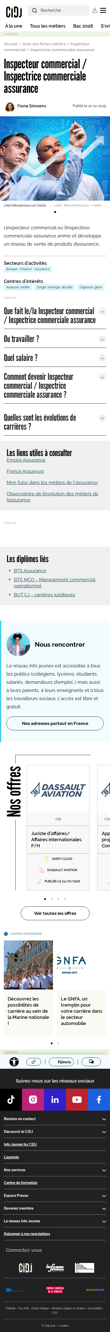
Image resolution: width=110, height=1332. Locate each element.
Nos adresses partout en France (55, 723)
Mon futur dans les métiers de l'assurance (52, 482)
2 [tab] (51, 899)
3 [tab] (58, 899)
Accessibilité (94, 1308)
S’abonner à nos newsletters (27, 1234)
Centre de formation (20, 1183)
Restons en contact (20, 1119)
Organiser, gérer (91, 287)
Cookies (64, 1325)
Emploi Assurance (26, 460)
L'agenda (11, 1157)
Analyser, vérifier (18, 287)
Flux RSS (23, 1308)
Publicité (11, 1308)
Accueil (11, 44)
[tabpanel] (55, 162)
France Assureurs (25, 471)
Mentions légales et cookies (68, 1308)
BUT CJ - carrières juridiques (44, 594)
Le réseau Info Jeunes (22, 1221)
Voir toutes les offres (55, 913)
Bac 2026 (83, 26)
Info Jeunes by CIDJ (20, 1144)
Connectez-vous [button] (24, 1250)
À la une (13, 26)
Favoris (64, 1062)
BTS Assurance (30, 570)
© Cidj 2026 (48, 1325)
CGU (55, 1312)
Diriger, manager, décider (54, 287)
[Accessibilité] (14, 1061)
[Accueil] (14, 11)
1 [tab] (55, 212)
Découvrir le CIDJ (18, 1132)
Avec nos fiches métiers (44, 44)
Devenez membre (19, 1208)
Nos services (14, 1170)
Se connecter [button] (94, 10)
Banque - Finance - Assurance (28, 269)
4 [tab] (65, 899)
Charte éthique (40, 1308)
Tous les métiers (47, 26)
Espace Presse (16, 1195)
